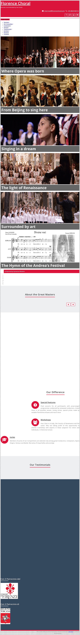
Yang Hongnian (40, 529)
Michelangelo (38, 380)
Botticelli (8, 336)
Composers (7, 26)
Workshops (46, 419)
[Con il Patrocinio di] (5, 623)
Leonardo (8, 423)
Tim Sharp (40, 566)
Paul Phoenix (40, 495)
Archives (6, 31)
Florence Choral (15, 3)
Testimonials (7, 29)
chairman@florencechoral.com (54, 11)
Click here (70, 631)
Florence (6, 32)
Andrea (8, 380)
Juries (12, 437)
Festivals (6, 22)
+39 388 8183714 (73, 11)
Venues (6, 27)
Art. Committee (8, 24)
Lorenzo (39, 336)
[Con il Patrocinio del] (9, 598)
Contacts (6, 34)
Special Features (48, 402)
